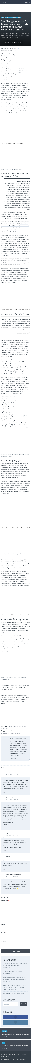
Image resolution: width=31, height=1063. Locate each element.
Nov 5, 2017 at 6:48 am (12, 876)
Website (3, 942)
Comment (5, 901)
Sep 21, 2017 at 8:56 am (12, 774)
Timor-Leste (7, 17)
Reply (4, 792)
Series (3, 1056)
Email (3, 933)
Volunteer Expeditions (16, 17)
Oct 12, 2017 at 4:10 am (12, 835)
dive (9, 731)
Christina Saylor (9, 42)
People (7, 1056)
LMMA (3, 17)
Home (3, 1054)
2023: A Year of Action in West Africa (13, 993)
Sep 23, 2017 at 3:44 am (12, 799)
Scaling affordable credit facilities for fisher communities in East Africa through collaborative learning (15, 987)
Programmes (16, 1054)
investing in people (17, 731)
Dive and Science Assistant (20, 97)
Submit (23, 1004)
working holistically (15, 733)
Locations (23, 1054)
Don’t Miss (8, 1054)
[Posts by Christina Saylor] (5, 741)
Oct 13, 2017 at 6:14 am (12, 857)
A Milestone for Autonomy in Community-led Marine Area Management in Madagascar (15, 965)
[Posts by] (3, 42)
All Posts (13, 758)
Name (3, 924)
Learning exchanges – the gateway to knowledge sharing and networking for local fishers (14, 979)
